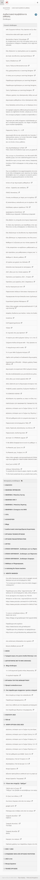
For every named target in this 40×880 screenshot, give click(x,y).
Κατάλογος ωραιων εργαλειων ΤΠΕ (17, 207)
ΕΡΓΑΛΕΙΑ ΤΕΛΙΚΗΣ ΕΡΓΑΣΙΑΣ (15, 534)
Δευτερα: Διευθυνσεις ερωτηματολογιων (19, 56)
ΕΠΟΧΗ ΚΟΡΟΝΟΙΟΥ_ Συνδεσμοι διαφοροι (19, 559)
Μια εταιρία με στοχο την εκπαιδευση (19, 695)
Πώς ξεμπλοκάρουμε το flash (15, 148)
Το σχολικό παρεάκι (12, 675)
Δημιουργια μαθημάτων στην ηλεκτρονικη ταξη (22, 100)
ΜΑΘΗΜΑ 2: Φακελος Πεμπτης (15, 505)
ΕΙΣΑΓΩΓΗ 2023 (10, 715)
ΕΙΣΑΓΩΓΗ (8, 485)
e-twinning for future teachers (15, 568)
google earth (10, 806)
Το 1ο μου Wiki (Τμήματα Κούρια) (17, 352)
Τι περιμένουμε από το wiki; (15, 347)
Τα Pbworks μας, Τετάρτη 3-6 (15, 452)
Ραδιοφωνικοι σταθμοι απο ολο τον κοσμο (20, 811)
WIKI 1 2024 (9, 849)
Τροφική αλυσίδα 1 (12, 816)
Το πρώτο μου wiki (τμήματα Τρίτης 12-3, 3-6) (21, 338)
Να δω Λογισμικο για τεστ (14, 287)
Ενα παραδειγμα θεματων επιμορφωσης (19, 710)
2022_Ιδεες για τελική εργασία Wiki (17, 379)
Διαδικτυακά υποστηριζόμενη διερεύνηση (20, 529)
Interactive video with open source (17, 34)
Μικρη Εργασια (11, 769)
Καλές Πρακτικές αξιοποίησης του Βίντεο (19, 428)
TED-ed (7, 720)
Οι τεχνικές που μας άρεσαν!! (16, 333)
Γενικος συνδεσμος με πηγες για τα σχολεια (20, 197)
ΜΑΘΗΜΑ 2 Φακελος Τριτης (15, 495)
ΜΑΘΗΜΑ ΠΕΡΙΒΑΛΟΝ (12, 490)
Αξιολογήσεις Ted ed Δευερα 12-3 (17, 764)
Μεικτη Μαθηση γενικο (14, 646)
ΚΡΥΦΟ (7, 544)
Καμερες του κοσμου (13, 839)
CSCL (7, 514)
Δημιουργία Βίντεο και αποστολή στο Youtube (21, 135)
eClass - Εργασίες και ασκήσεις (16, 188)
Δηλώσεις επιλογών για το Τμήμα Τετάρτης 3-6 (21, 739)
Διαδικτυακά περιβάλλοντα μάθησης (21, 8)
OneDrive (9, 318)
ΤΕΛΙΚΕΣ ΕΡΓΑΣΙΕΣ (11, 869)
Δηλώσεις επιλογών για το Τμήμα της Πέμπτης (21, 413)
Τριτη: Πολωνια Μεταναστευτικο (17, 66)
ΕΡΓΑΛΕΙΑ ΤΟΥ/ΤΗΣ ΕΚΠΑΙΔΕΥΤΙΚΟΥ (17, 680)
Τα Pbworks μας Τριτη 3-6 (14, 447)
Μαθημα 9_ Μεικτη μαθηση (15, 257)
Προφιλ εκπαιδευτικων (13, 685)
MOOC (7, 651)
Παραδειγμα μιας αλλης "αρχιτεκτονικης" (19, 591)
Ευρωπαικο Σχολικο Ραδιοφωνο (16, 301)
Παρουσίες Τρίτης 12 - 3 (14, 130)
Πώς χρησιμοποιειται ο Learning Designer (20, 71)
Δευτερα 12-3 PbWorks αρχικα (16, 438)
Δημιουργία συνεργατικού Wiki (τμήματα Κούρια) (22, 369)
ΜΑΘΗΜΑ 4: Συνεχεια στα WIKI (16, 509)
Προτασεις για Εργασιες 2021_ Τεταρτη (19, 277)
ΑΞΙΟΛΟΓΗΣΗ (9, 519)
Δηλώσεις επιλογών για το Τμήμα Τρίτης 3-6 (20, 734)
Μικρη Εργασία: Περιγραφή (15, 778)
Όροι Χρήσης (21, 877)
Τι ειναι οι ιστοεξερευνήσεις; (16, 613)
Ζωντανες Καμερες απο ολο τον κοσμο (18, 801)
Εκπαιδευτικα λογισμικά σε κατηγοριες (19, 267)
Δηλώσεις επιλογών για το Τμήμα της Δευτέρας (21, 729)
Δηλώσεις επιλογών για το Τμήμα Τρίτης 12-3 (21, 408)
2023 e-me (8, 859)
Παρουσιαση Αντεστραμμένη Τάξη (17, 423)
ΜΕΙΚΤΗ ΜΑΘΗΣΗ (12, 573)
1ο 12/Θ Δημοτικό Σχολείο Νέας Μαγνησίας (20, 670)
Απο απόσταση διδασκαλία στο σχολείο (19, 641)
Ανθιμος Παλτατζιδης (13, 469)
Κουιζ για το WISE (12, 464)
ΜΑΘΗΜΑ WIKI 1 (11, 500)
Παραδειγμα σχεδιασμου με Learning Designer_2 (22, 85)
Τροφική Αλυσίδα (12, 831)
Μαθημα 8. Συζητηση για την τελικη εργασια (21, 242)
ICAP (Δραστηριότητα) (13, 323)
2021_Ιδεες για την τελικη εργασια (17, 272)
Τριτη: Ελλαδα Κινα (12, 61)
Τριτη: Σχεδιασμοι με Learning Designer (19, 90)
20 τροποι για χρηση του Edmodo (17, 262)
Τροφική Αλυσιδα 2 (12, 823)
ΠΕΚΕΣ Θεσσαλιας (12, 192)
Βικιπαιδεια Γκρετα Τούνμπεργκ (16, 39)
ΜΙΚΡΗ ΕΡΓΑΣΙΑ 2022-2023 (15, 724)
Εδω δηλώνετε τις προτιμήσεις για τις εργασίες (21, 51)
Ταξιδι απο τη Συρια (13, 788)
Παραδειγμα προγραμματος (15, 700)
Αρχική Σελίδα (6, 8)
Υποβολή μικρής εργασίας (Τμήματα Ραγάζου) (21, 389)
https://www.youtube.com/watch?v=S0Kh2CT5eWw (22, 604)
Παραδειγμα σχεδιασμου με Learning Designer (21, 80)
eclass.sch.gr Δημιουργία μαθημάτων (18, 183)
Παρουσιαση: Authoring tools (16, 433)
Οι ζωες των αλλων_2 (13, 796)
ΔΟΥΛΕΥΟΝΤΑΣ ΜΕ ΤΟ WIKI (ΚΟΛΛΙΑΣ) (18, 661)
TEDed (8, 328)
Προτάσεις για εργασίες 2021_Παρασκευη (20, 282)
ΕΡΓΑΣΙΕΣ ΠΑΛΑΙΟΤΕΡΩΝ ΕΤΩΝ (15, 539)
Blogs (7, 524)
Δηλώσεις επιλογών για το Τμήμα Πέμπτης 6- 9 (21, 749)
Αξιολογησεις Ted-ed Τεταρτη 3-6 (17, 759)
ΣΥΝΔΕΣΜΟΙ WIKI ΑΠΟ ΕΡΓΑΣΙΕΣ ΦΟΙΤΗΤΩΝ (20, 854)
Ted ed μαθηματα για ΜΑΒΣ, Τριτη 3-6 (19, 754)
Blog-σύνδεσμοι (11, 666)
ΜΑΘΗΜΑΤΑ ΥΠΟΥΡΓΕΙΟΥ (14, 212)
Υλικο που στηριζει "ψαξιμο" (16, 783)
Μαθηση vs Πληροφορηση (14, 563)
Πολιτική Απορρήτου (32, 877)
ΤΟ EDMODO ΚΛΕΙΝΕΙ (13, 393)
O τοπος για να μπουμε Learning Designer (20, 75)
